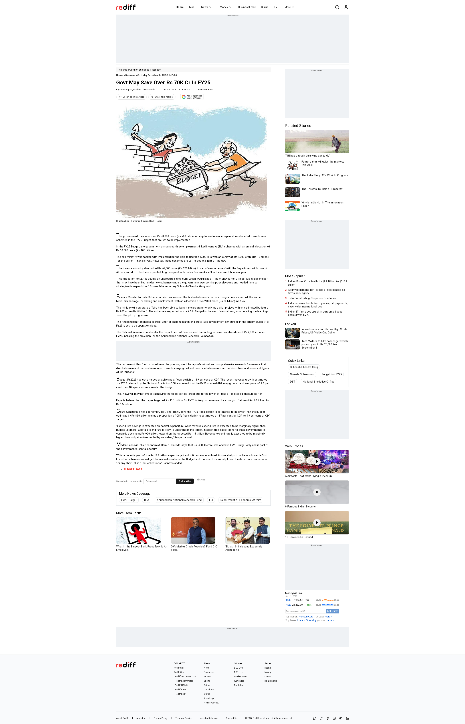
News (204, 7)
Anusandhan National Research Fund (179, 500)
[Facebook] (327, 718)
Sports (207, 681)
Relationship (270, 681)
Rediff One (179, 672)
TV (275, 7)
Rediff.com (258, 718)
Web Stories (294, 446)
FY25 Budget (129, 500)
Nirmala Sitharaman (302, 374)
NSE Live (238, 672)
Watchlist (239, 681)
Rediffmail (179, 668)
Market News (240, 676)
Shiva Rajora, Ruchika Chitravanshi (137, 89)
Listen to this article (133, 97)
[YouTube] (340, 718)
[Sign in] (346, 7)
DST (292, 381)
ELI (211, 500)
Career (267, 676)
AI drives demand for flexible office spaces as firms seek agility (316, 291)
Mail (191, 7)
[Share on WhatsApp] (314, 718)
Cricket (207, 685)
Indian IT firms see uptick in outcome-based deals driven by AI (315, 313)
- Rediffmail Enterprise (185, 676)
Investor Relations (209, 718)
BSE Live (238, 668)
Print (203, 480)
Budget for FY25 (332, 374)
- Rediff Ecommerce (183, 681)
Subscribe (185, 481)
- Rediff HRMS (180, 685)
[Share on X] (321, 718)
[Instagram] (334, 718)
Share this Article (164, 97)
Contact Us (231, 718)
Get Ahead (209, 689)
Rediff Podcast (211, 702)
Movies (207, 676)
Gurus (264, 7)
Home (180, 7)
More (288, 7)
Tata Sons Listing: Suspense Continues (312, 298)
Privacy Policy (160, 718)
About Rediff (122, 718)
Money (224, 7)
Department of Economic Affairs (241, 500)
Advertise (141, 718)
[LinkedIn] (347, 718)
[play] (317, 461)
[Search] (337, 7)
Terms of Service (183, 718)
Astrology (209, 698)
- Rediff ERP (179, 694)
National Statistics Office (318, 381)
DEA (146, 500)
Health (267, 668)
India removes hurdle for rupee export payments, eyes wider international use (318, 305)
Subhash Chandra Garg (304, 367)
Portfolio (238, 685)
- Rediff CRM (180, 689)
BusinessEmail (247, 7)
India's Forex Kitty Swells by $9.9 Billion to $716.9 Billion (317, 283)
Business (130, 75)
